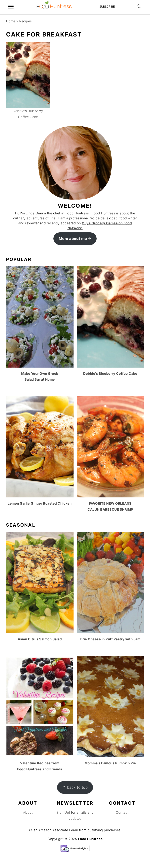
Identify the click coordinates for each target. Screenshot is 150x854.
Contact (122, 812)
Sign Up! (63, 812)
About (28, 812)
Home (10, 21)
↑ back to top (75, 787)
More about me (73, 238)
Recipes (25, 21)
